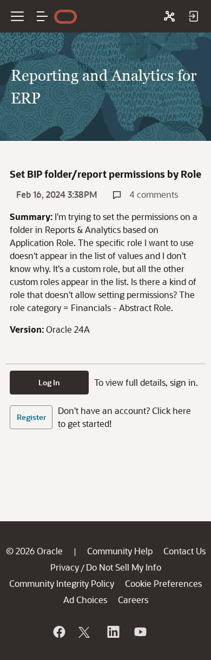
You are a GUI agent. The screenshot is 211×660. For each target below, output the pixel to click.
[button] (42, 16)
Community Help (120, 551)
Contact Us (184, 551)
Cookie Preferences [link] (163, 583)
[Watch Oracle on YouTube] (140, 631)
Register (31, 417)
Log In (49, 382)
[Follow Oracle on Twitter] (85, 631)
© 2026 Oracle (34, 551)
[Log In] (193, 16)
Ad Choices (85, 599)
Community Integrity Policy (61, 583)
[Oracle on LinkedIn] (113, 631)
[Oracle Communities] (169, 16)
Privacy (64, 567)
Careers (133, 599)
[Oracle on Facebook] (58, 631)
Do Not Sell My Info (123, 567)
